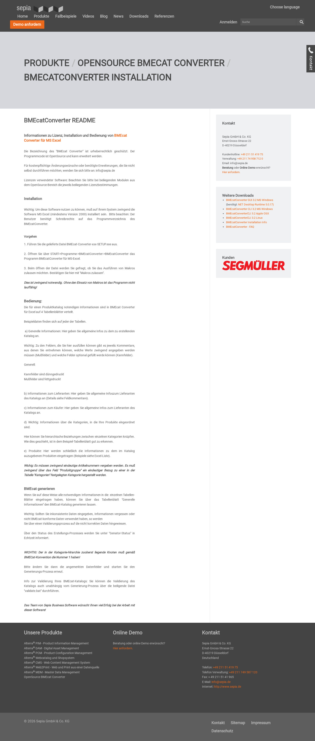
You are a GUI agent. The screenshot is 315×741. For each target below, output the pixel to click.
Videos (88, 16)
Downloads (138, 16)
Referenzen (164, 16)
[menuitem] (285, 7)
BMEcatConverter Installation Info (246, 222)
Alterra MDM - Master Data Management (52, 672)
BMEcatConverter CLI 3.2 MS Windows (249, 209)
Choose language (285, 7)
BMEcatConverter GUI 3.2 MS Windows (249, 200)
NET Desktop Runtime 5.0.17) (256, 204)
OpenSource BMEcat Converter (151, 63)
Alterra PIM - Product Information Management (56, 643)
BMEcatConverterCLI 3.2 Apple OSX (247, 213)
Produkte (41, 16)
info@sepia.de (221, 682)
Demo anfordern (27, 24)
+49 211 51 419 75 (252, 154)
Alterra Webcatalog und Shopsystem (49, 658)
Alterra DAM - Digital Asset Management (51, 648)
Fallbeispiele (65, 16)
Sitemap (238, 722)
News (118, 16)
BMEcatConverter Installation (98, 77)
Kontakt (218, 722)
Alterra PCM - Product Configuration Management (58, 653)
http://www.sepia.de (227, 686)
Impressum (261, 722)
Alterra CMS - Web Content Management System (57, 662)
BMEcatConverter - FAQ (240, 226)
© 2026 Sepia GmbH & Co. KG (46, 721)
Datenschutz (222, 731)
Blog (104, 16)
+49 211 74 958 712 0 (250, 158)
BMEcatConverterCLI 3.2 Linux (244, 217)
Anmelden (228, 22)
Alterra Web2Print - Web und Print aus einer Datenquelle (61, 667)
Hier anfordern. (231, 172)
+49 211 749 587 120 (243, 672)
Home (22, 16)
